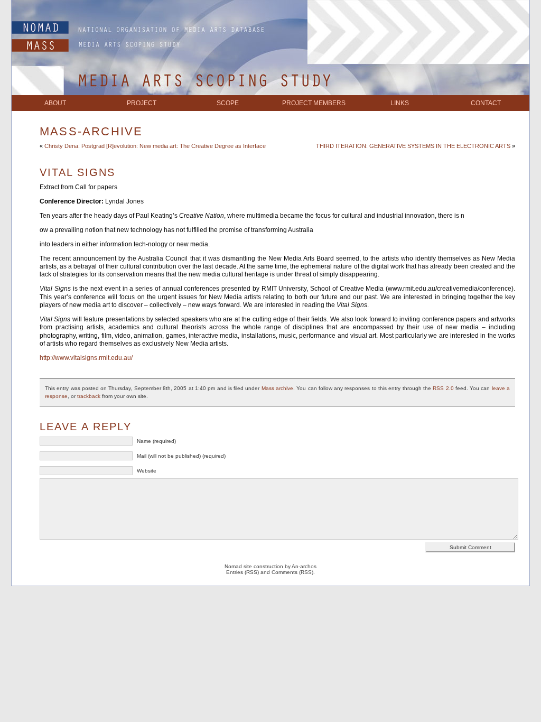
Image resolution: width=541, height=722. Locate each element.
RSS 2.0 (443, 388)
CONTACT (486, 103)
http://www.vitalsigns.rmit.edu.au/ (86, 358)
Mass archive (277, 388)
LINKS (399, 103)
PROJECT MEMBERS (314, 103)
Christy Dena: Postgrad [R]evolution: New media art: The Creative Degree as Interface (155, 146)
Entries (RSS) (242, 572)
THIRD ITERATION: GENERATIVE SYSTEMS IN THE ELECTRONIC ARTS (413, 146)
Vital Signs (77, 172)
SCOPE (228, 103)
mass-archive (91, 131)
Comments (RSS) (292, 572)
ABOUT (55, 103)
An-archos (304, 566)
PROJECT (141, 103)
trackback (88, 396)
